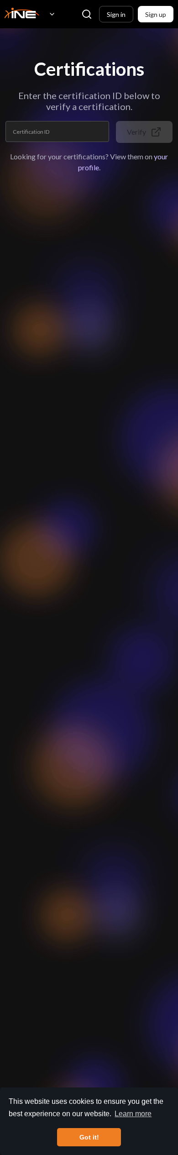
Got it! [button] (89, 1137)
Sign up (155, 14)
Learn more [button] (133, 1114)
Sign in (116, 14)
